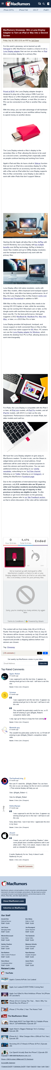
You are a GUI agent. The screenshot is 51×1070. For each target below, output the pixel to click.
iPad (45, 51)
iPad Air (6, 413)
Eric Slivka (29, 919)
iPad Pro (31, 410)
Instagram (37, 474)
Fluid (28, 1066)
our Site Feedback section (35, 497)
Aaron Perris (30, 961)
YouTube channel (33, 471)
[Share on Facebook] (45, 653)
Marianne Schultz (31, 944)
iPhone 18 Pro (9, 10)
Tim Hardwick (30, 935)
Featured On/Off (7, 1066)
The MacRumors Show (18, 1016)
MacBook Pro (32, 317)
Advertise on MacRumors (14, 908)
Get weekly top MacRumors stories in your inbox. (25, 659)
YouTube (9, 973)
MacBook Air (21, 317)
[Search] (44, 4)
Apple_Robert (14, 674)
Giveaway (11, 647)
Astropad (6, 49)
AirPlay (40, 242)
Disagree (25, 687)
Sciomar (12, 692)
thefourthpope (14, 806)
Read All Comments (25, 866)
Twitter (17, 474)
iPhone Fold (23, 10)
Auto (39, 1066)
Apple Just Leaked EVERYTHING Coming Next (26, 987)
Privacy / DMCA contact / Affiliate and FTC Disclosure (17, 1059)
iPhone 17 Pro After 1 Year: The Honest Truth (25, 1009)
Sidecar (38, 163)
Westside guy (14, 728)
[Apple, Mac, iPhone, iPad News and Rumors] (17, 6)
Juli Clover (35, 41)
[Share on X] (39, 653)
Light (43, 1066)
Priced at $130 (9, 91)
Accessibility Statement (8, 1063)
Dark (47, 1066)
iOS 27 (35, 10)
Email (2, 923)
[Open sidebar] (48, 4)
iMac (5, 319)
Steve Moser (5, 961)
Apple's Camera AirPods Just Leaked (22, 980)
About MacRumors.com (13, 901)
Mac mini (42, 317)
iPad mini (15, 410)
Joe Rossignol (30, 927)
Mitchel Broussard (7, 935)
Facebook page (28, 477)
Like (20, 687)
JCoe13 (12, 833)
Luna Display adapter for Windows (26, 332)
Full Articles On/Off (19, 1066)
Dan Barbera (5, 952)
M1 (32, 330)
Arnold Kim (5, 919)
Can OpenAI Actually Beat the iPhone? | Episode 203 (28, 1052)
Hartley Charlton (6, 944)
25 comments (9, 653)
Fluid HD (33, 1066)
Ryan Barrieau (30, 952)
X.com (8, 923)
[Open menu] (2, 4)
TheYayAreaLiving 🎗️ (17, 778)
